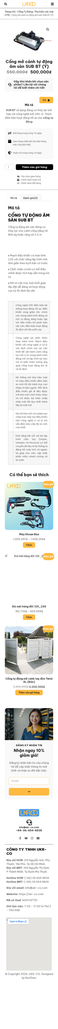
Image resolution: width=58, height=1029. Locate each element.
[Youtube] (26, 838)
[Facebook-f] (20, 838)
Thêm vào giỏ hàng (34, 167)
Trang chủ (10, 11)
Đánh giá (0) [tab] (30, 198)
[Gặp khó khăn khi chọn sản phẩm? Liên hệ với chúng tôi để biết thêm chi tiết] (29, 85)
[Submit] (29, 791)
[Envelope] (38, 838)
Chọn (29, 545)
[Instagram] (32, 838)
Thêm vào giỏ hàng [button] (29, 692)
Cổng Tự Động (25, 11)
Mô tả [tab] (13, 198)
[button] (5, 4)
